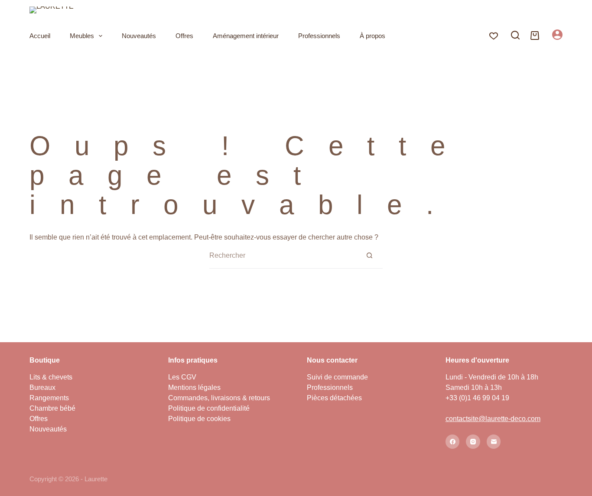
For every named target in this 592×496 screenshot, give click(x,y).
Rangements (49, 398)
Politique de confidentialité (209, 408)
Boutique (44, 360)
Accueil (39, 35)
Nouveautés (139, 35)
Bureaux (42, 387)
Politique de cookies (199, 418)
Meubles (82, 35)
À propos (372, 35)
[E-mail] (494, 441)
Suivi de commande (337, 377)
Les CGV (182, 377)
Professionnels (319, 35)
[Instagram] (473, 441)
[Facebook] (453, 441)
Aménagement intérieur (246, 35)
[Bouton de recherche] (370, 256)
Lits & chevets (50, 377)
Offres (184, 35)
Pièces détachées (334, 398)
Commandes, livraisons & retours (219, 398)
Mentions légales (194, 387)
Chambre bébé (52, 408)
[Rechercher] (515, 35)
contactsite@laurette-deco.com (493, 418)
